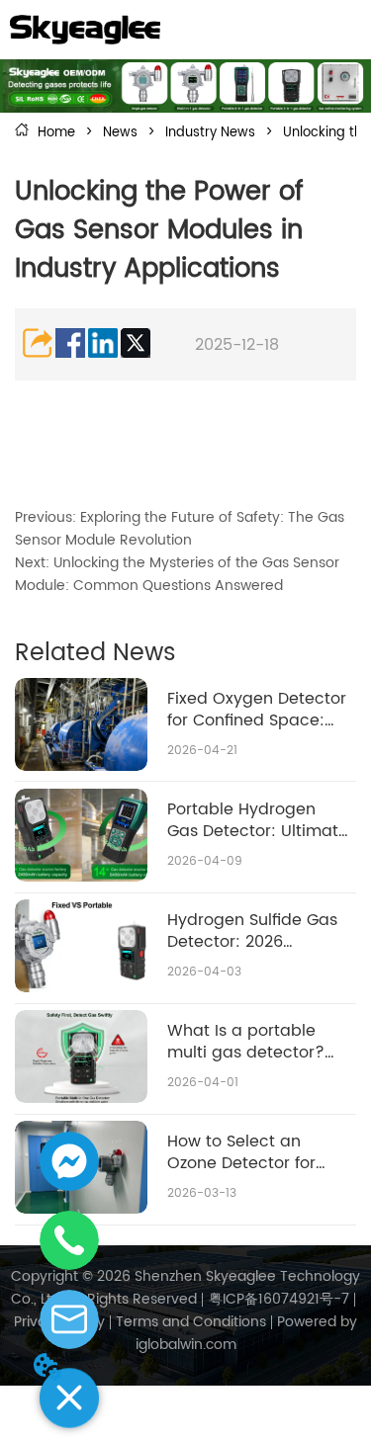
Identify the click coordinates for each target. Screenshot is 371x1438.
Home (56, 133)
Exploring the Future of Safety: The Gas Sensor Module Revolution (179, 528)
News (120, 133)
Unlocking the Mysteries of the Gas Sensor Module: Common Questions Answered (177, 574)
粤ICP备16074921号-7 (279, 1299)
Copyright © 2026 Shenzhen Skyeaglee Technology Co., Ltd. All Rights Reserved (185, 1288)
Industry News (210, 133)
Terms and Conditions (191, 1322)
